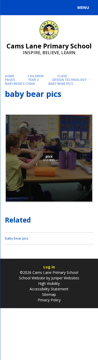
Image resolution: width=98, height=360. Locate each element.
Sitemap (49, 294)
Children (36, 76)
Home (9, 76)
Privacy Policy (49, 299)
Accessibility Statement (49, 288)
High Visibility (49, 283)
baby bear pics (60, 84)
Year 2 (33, 80)
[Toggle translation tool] (23, 7)
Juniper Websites (64, 277)
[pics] (49, 158)
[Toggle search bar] (9, 7)
